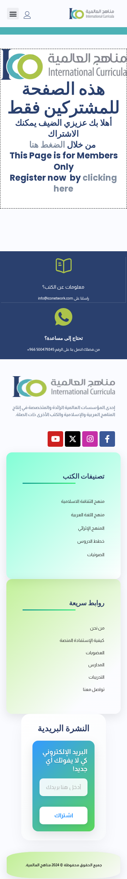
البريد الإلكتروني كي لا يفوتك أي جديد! (64, 760)
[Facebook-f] (107, 439)
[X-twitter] (72, 439)
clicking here (85, 183)
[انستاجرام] (90, 439)
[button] (13, 13)
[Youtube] (55, 439)
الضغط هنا (47, 144)
